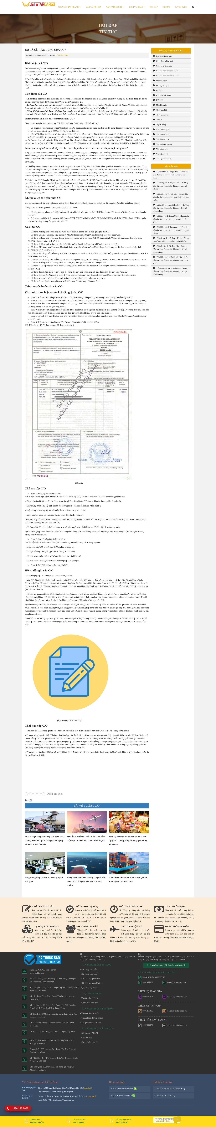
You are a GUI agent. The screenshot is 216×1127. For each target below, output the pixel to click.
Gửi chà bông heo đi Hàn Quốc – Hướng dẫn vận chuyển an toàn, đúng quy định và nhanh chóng (171, 208)
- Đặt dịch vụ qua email (90, 978)
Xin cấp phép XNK (163, 159)
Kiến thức (160, 100)
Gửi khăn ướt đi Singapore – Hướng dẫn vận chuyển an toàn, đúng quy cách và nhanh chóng (171, 230)
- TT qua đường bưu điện (90, 1022)
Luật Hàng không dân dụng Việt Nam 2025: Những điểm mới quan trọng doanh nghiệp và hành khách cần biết (44, 840)
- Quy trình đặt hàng (88, 988)
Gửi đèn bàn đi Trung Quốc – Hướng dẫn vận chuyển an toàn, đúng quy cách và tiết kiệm (171, 219)
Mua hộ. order (161, 105)
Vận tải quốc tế (114, 7)
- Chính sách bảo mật (89, 1003)
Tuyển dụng (181, 7)
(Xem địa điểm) (48, 982)
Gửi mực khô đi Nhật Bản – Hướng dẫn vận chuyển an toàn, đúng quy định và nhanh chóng (171, 197)
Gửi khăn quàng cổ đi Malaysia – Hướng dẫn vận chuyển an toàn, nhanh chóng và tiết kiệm (171, 260)
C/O (31, 800)
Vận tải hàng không (164, 144)
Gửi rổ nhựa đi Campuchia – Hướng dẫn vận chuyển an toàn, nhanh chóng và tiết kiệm (171, 175)
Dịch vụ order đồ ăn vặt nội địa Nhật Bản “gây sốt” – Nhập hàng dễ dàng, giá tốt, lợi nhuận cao (128, 840)
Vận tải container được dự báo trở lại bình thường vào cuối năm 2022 (128, 879)
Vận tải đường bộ (163, 134)
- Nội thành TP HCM (89, 1033)
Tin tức (166, 7)
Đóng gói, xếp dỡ (163, 85)
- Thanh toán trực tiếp (89, 1013)
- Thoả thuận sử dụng (89, 998)
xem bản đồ (88, 1088)
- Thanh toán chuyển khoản (91, 1018)
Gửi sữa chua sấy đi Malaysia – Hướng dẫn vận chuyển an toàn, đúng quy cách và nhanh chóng (170, 271)
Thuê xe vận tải (162, 115)
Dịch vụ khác (136, 7)
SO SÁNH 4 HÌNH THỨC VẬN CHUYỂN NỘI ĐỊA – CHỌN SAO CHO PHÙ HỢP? (86, 839)
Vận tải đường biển (163, 129)
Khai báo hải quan (163, 95)
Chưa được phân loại (164, 61)
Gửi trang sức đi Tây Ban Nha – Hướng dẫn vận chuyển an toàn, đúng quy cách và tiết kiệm (170, 186)
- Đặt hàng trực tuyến (89, 974)
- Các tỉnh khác (86, 1037)
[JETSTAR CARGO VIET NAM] (38, 4)
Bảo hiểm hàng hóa (164, 56)
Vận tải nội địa (93, 7)
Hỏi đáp (154, 7)
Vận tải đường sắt (163, 139)
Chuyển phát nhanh (68, 7)
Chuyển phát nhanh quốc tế (167, 76)
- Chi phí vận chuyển (89, 1042)
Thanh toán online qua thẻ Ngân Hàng (169, 1089)
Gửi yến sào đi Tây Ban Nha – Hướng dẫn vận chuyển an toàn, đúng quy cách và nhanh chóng (170, 249)
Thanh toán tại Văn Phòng (164, 1095)
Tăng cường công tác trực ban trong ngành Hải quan (44, 879)
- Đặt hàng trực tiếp (88, 969)
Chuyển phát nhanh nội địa (167, 71)
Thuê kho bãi (161, 110)
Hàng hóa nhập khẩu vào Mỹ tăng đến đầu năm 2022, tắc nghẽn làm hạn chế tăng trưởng (86, 881)
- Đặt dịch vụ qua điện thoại (91, 983)
